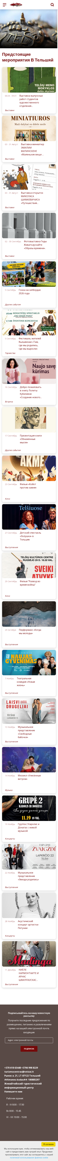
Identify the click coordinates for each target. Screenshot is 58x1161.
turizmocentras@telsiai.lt (19, 1071)
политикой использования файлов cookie (29, 1157)
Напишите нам (13, 1091)
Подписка (29, 1049)
